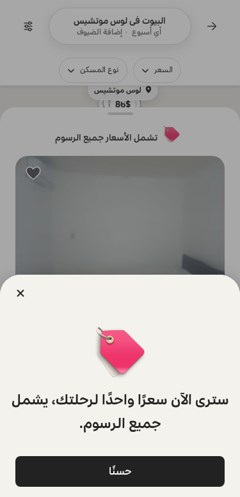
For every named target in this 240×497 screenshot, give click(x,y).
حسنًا (120, 471)
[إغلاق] (20, 293)
